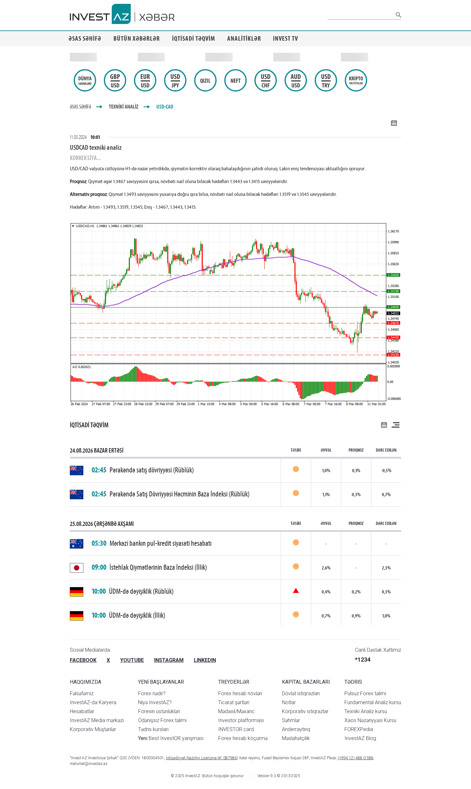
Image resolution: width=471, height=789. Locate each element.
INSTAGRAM (169, 660)
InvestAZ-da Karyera (93, 702)
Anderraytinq (296, 729)
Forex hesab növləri (240, 693)
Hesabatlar (82, 711)
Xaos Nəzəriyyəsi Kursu (370, 720)
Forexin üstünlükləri (159, 711)
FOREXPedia (358, 729)
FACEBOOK (83, 660)
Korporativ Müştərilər (93, 729)
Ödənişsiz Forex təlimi (162, 720)
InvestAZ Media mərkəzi (97, 720)
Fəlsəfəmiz (82, 693)
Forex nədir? (152, 693)
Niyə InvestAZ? (155, 702)
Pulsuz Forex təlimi (365, 693)
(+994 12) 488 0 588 (355, 758)
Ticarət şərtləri (233, 702)
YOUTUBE (132, 660)
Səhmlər (291, 720)
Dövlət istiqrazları (301, 693)
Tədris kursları (153, 729)
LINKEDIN (205, 660)
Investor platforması (241, 720)
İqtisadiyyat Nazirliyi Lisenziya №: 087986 (201, 758)
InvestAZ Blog (360, 738)
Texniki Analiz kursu (365, 711)
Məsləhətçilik (296, 738)
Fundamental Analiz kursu (372, 702)
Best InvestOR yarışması (170, 738)
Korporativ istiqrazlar (305, 711)
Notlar (289, 702)
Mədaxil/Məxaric (236, 711)
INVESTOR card (236, 729)
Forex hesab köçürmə (243, 738)
